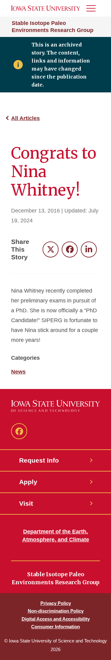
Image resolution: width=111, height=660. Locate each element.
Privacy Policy (55, 603)
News (18, 372)
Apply (28, 481)
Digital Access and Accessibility (56, 619)
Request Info (39, 460)
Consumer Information (55, 626)
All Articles (25, 118)
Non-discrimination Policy (56, 610)
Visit (26, 503)
